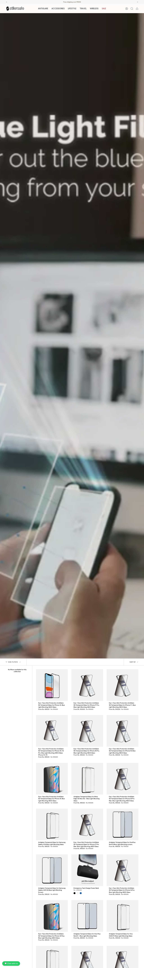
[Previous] (7, 2)
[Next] (137, 2)
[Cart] (137, 9)
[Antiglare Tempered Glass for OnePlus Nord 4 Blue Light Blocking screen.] (122, 824)
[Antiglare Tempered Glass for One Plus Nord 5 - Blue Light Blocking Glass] (87, 916)
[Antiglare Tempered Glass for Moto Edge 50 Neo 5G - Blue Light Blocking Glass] (87, 779)
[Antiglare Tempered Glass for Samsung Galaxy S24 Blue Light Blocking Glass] (52, 824)
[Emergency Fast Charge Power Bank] (87, 870)
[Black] (74, 893)
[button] (43, 8)
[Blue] (81, 893)
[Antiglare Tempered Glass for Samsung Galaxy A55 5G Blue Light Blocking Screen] (52, 870)
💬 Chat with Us (11, 963)
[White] (78, 893)
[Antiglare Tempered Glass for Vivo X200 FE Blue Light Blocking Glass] (122, 916)
